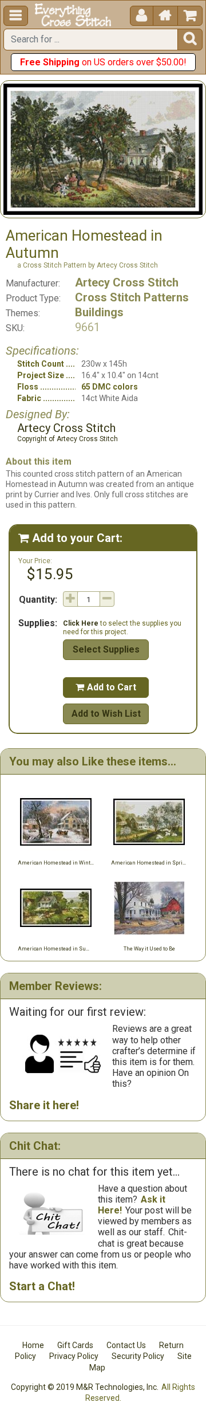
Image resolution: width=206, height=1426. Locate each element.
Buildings (99, 312)
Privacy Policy (73, 1356)
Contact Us (126, 1345)
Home (33, 1345)
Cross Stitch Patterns (132, 297)
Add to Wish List (106, 713)
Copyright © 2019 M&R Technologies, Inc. (85, 1387)
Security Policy (138, 1356)
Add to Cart (106, 687)
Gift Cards (75, 1345)
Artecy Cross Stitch (127, 282)
